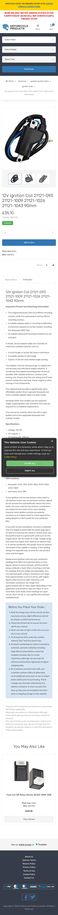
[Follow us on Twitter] (33, 897)
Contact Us (29, 878)
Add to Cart (29, 242)
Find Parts (29, 69)
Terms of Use (29, 871)
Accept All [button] (29, 463)
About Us (29, 856)
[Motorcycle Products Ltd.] (15, 27)
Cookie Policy (29, 874)
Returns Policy (29, 863)
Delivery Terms (29, 860)
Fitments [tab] (27, 279)
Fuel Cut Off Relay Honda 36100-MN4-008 (29, 794)
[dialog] (28, 457)
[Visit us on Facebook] (25, 897)
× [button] (52, 441)
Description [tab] (11, 279)
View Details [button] (29, 819)
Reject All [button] (30, 470)
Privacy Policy (29, 867)
